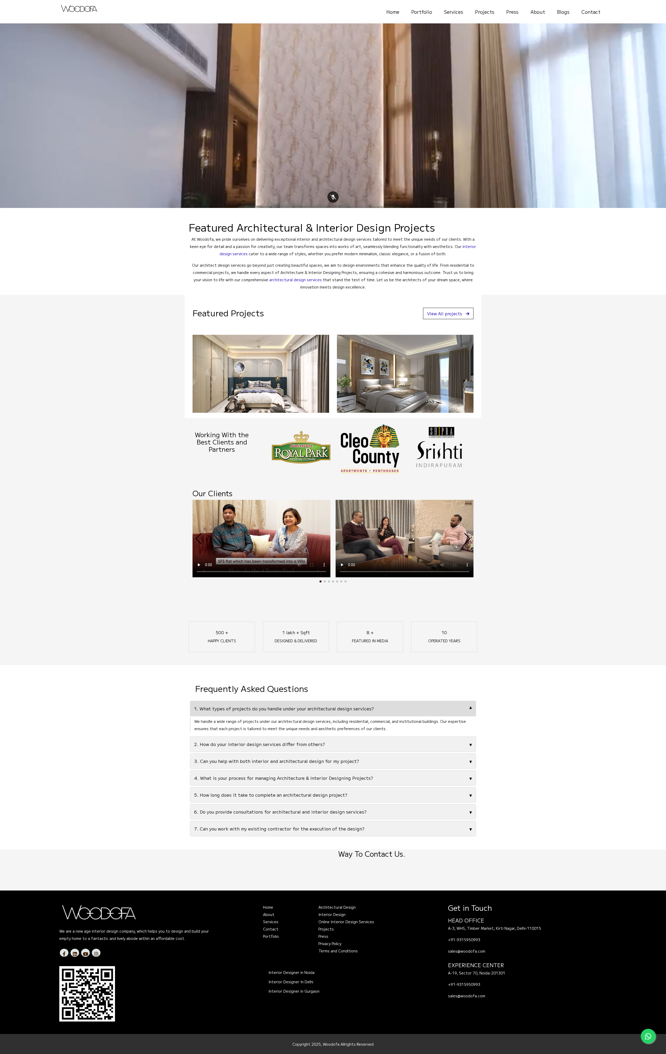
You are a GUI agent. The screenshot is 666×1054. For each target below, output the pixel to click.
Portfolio (421, 11)
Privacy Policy (329, 943)
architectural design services (295, 279)
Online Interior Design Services (346, 921)
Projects (484, 11)
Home (392, 11)
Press (512, 11)
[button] (320, 581)
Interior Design (331, 914)
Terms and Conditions (338, 950)
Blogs (563, 11)
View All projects (444, 313)
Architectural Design (337, 907)
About (537, 11)
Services (453, 11)
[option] (301, 447)
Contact (590, 11)
